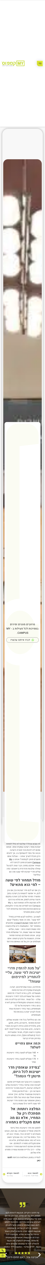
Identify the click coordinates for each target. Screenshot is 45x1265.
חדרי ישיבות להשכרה (23, 923)
